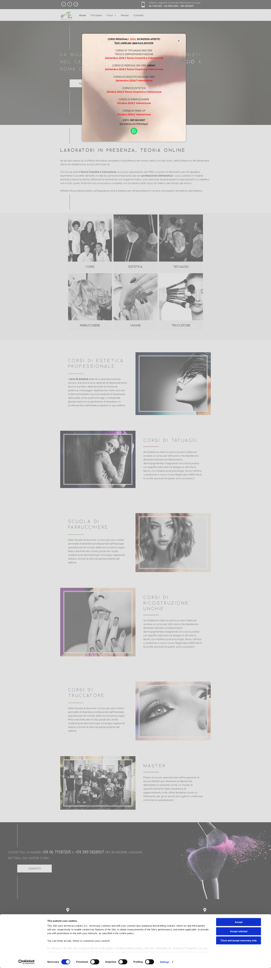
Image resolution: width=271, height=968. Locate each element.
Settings (164, 961)
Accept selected (238, 931)
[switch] (94, 961)
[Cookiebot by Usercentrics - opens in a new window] (26, 962)
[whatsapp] (133, 131)
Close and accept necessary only (239, 940)
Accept (238, 922)
